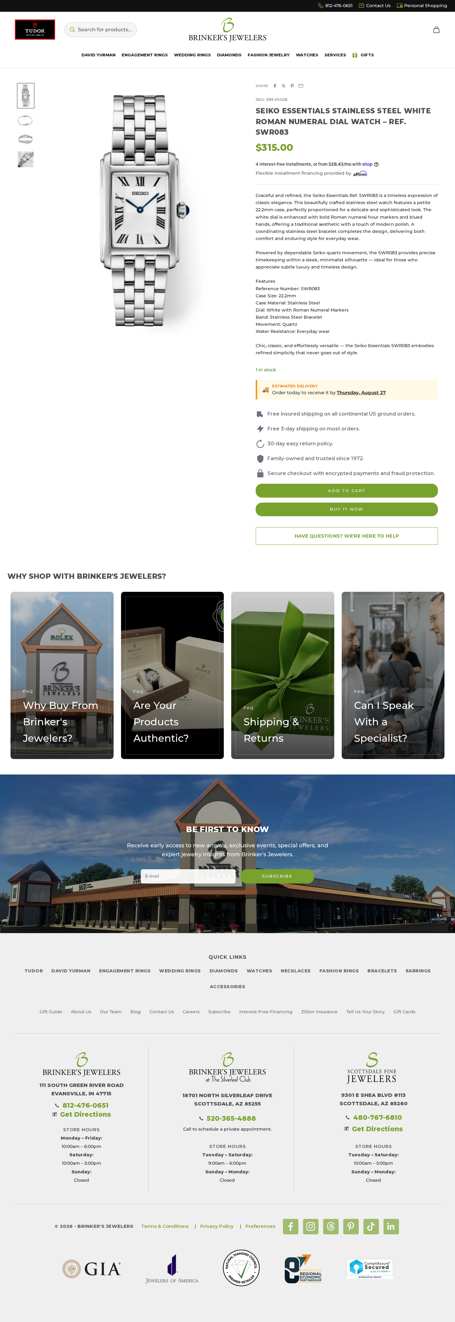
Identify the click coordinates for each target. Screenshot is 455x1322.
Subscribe (277, 876)
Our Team (111, 1011)
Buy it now (346, 509)
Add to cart (347, 490)
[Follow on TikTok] (371, 1226)
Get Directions (85, 1114)
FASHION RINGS (339, 971)
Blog (135, 1011)
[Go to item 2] (25, 120)
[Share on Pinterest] (292, 85)
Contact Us (378, 5)
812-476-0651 (339, 5)
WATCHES (259, 971)
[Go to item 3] (25, 139)
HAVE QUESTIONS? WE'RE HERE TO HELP (347, 536)
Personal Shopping (425, 5)
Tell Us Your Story (365, 1011)
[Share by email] (300, 85)
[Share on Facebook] (274, 85)
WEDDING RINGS (180, 971)
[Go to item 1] (25, 95)
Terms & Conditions (164, 1226)
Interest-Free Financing (265, 1011)
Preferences (260, 1226)
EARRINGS (418, 971)
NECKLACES (296, 971)
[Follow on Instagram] (310, 1226)
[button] (100, 29)
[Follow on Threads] (331, 1226)
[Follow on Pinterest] (351, 1226)
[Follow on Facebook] (290, 1226)
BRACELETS (382, 971)
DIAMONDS (224, 971)
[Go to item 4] (25, 159)
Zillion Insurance (319, 1011)
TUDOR (33, 971)
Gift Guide (51, 1011)
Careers (191, 1011)
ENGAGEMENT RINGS (124, 971)
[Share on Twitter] (283, 85)
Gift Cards (404, 1011)
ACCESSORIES (227, 986)
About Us (81, 1011)
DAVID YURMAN (70, 971)
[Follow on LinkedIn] (391, 1226)
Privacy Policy (217, 1226)
